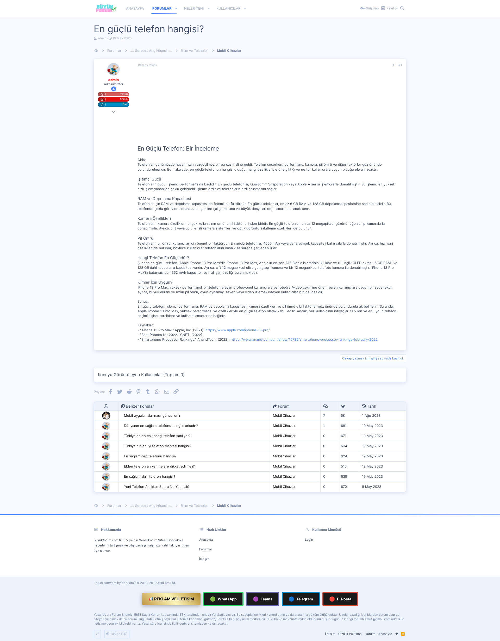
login (309, 540)
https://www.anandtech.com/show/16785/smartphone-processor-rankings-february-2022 (304, 339)
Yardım (370, 634)
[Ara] (402, 8)
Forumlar (205, 549)
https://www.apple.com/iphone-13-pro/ (237, 330)
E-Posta (340, 599)
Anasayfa (206, 540)
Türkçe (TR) (118, 634)
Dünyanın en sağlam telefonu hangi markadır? (161, 426)
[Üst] (396, 634)
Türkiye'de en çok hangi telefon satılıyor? (157, 436)
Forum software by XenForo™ (135, 583)
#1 (400, 65)
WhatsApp (223, 599)
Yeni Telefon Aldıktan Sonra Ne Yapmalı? (157, 486)
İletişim (204, 559)
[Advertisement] (270, 108)
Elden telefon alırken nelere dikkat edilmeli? (159, 466)
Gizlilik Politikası (350, 634)
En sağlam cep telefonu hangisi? (150, 456)
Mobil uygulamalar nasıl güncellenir (152, 415)
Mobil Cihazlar (284, 415)
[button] (176, 8)
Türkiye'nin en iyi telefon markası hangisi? (157, 446)
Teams (262, 599)
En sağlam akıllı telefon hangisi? (149, 476)
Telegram (301, 599)
